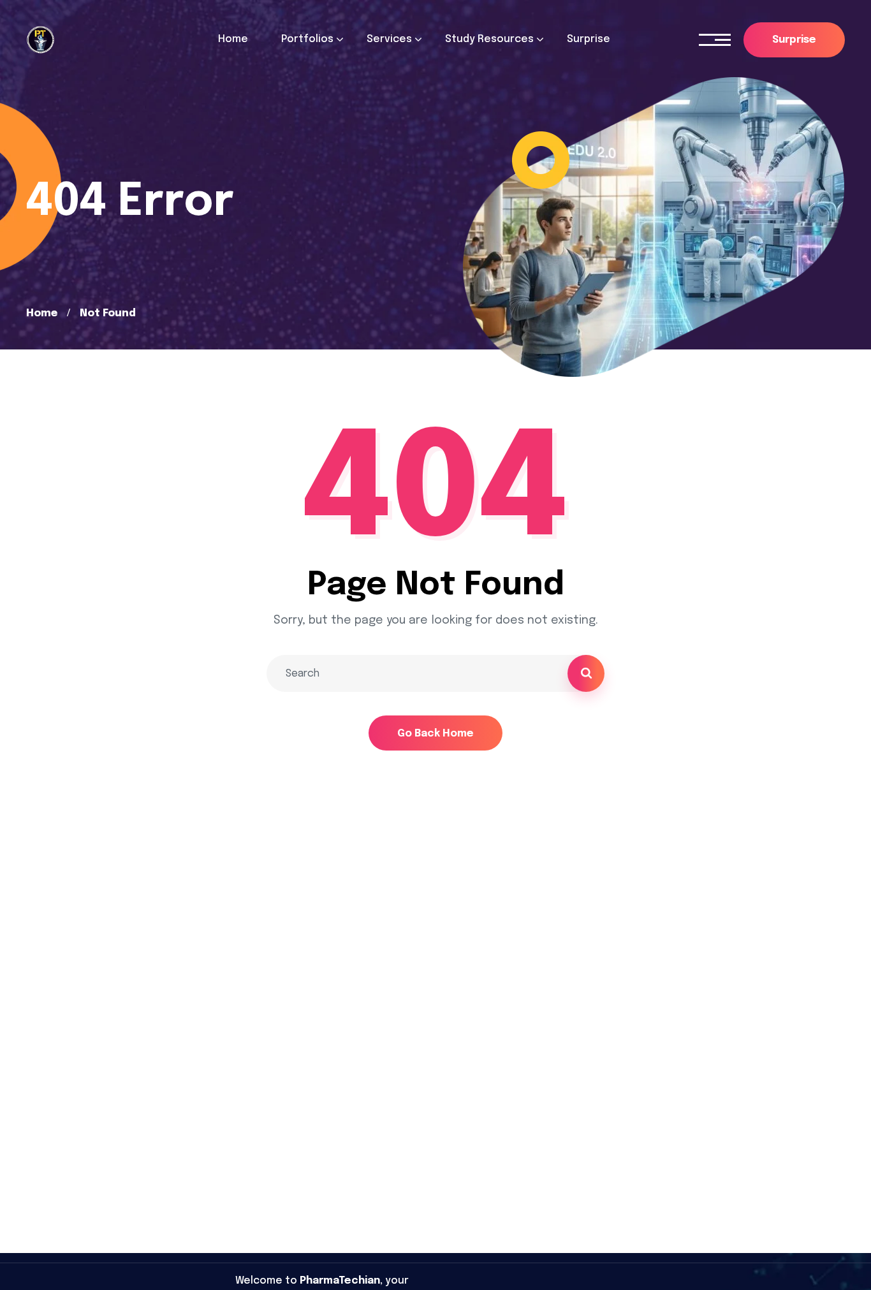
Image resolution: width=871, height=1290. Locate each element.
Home (41, 313)
